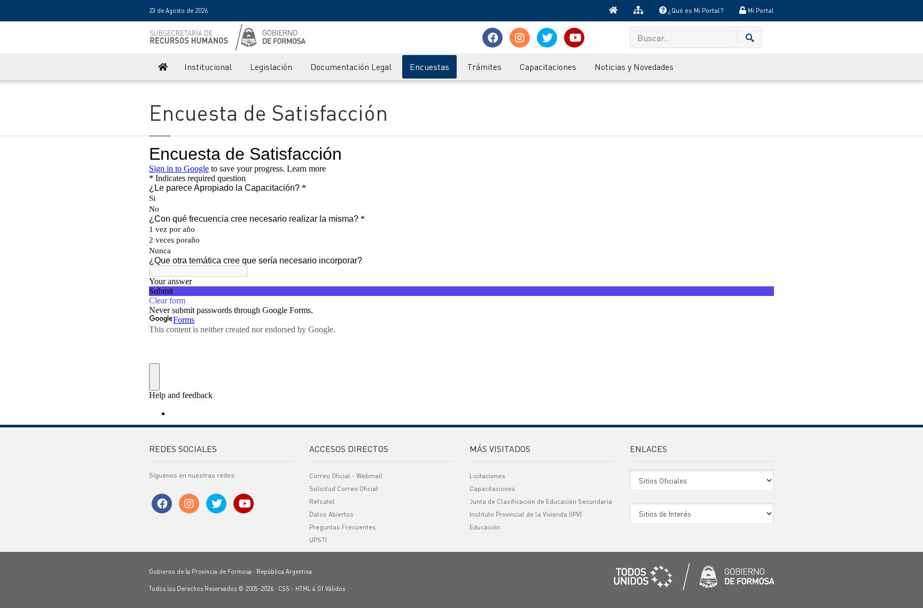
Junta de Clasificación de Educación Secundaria (541, 501)
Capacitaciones (548, 66)
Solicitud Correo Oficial (343, 489)
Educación (485, 527)
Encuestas (429, 66)
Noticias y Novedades (634, 66)
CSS (284, 589)
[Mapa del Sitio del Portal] (638, 10)
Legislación (271, 66)
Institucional (208, 66)
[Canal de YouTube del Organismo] (574, 38)
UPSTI (318, 540)
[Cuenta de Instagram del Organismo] (520, 38)
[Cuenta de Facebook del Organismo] (492, 38)
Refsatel (322, 501)
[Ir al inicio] (613, 10)
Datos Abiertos (331, 514)
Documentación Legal (351, 66)
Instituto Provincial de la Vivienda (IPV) (526, 514)
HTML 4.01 (309, 589)
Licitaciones (487, 476)
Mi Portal (760, 10)
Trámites (484, 66)
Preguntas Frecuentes (342, 527)
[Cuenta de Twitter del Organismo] (547, 38)
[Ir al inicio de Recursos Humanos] (162, 67)
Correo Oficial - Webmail (345, 476)
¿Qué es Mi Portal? (695, 10)
